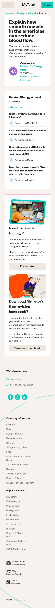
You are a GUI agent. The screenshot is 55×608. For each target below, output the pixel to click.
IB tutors (10, 528)
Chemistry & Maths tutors (16, 542)
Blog (8, 429)
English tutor (12, 514)
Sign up (47, 4)
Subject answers (14, 433)
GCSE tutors (12, 519)
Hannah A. (26, 66)
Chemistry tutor (14, 501)
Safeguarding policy (16, 447)
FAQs (9, 451)
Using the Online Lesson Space (18, 458)
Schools (10, 442)
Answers (9, 13)
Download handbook (27, 348)
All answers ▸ (15, 106)
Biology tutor (13, 510)
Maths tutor (12, 496)
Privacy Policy (13, 478)
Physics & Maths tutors (14, 534)
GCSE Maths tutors (16, 549)
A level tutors (13, 523)
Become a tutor (14, 438)
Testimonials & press (17, 464)
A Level (32, 13)
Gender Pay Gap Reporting (20, 482)
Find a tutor (27, 266)
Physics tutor (13, 505)
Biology (21, 13)
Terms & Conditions (16, 473)
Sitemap (10, 468)
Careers (10, 424)
